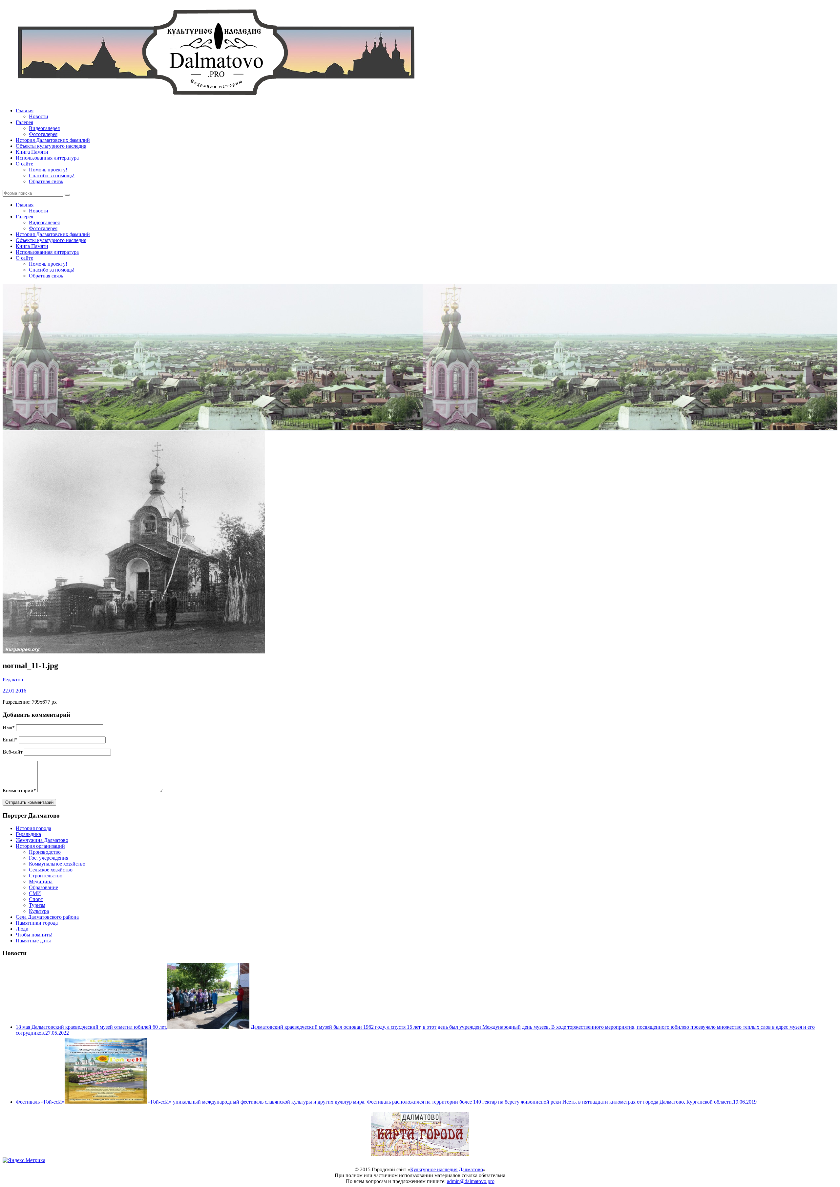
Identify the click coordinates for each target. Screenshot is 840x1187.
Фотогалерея (43, 134)
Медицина (40, 881)
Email (10, 739)
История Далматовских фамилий (53, 140)
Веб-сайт (13, 752)
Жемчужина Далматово (42, 840)
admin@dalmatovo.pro (470, 1181)
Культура (39, 911)
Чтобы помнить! (34, 934)
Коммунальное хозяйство (57, 864)
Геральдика (28, 834)
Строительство (45, 875)
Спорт (36, 899)
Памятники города (37, 923)
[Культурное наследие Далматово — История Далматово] (216, 99)
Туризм (37, 905)
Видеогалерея (44, 128)
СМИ (35, 893)
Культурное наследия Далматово (446, 1169)
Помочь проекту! (48, 169)
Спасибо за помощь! (51, 175)
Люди (22, 929)
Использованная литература (47, 158)
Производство (45, 852)
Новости (38, 116)
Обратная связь (46, 181)
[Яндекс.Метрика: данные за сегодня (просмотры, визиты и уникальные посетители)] (24, 1160)
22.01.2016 (14, 690)
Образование (43, 887)
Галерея (24, 122)
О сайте (24, 163)
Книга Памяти (32, 152)
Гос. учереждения (48, 858)
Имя (9, 727)
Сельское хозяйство (51, 869)
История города (33, 828)
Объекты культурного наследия (51, 146)
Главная (24, 110)
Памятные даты (33, 940)
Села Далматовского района (47, 917)
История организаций (40, 846)
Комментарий (19, 790)
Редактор (13, 679)
